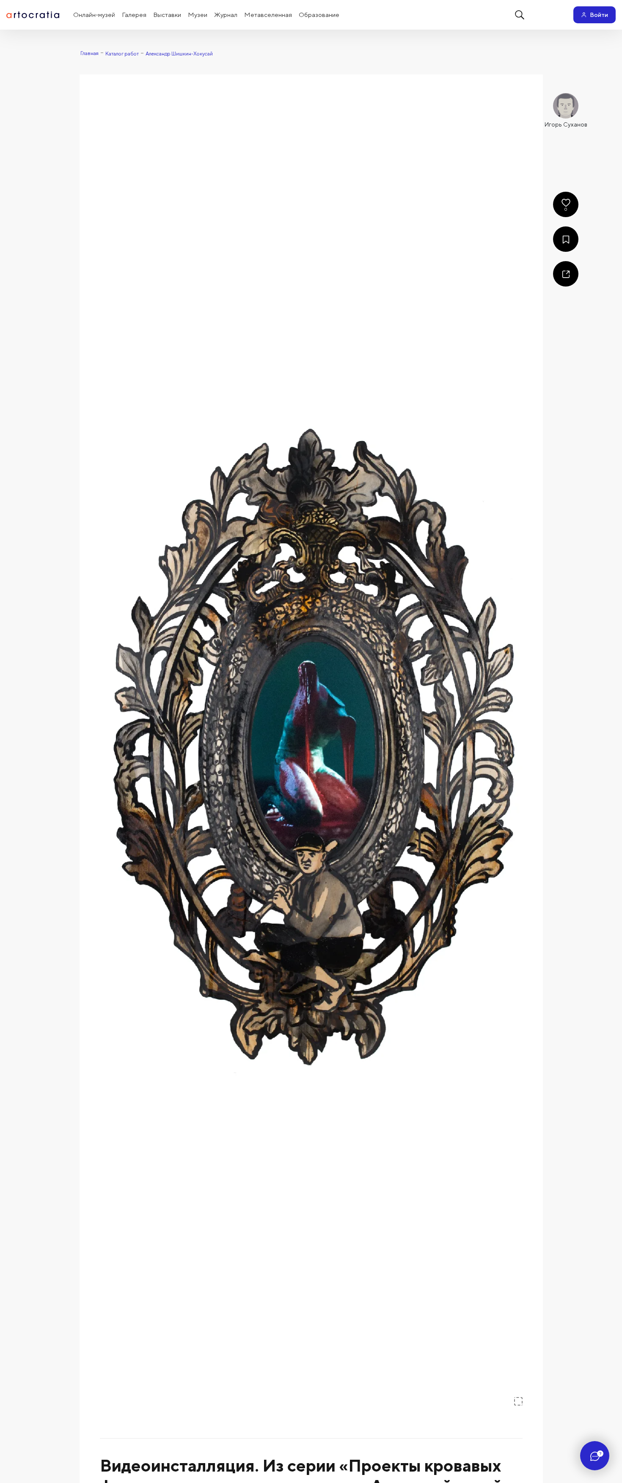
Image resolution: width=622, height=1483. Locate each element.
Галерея (134, 14)
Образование (319, 14)
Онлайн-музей (94, 14)
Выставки (167, 14)
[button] (311, 745)
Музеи (197, 14)
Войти (599, 14)
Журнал (225, 14)
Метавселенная (268, 14)
